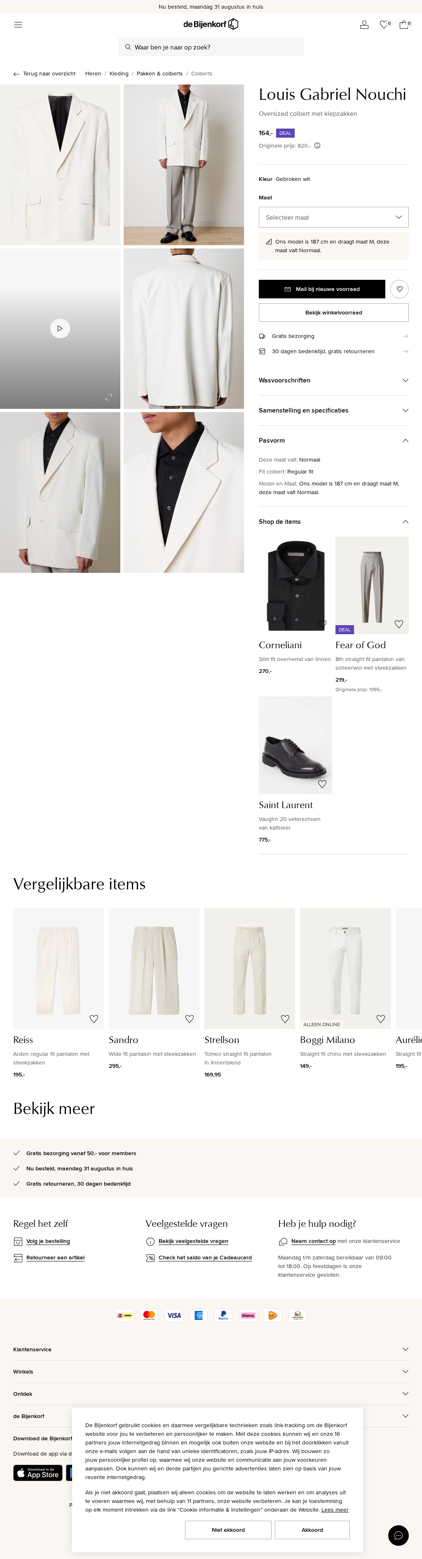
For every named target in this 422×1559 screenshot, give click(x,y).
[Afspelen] (60, 328)
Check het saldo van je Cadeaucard (205, 1257)
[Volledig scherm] (108, 397)
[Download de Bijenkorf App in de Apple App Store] (38, 1473)
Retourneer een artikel (55, 1257)
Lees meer (335, 1509)
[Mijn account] (364, 25)
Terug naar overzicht (49, 73)
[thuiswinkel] (297, 1320)
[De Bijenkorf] (210, 24)
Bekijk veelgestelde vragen (193, 1241)
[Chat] (398, 1535)
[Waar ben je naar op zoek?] (128, 47)
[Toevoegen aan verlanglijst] (399, 289)
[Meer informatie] (317, 145)
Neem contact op (313, 1241)
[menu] (18, 24)
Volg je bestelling (48, 1241)
